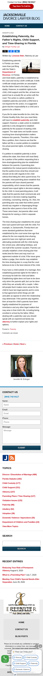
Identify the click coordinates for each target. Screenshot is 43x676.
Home (7, 26)
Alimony (8, 492)
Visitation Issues (12, 500)
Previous (7, 344)
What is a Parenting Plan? (14, 575)
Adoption (8, 513)
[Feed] (12, 458)
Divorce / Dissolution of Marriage (19, 475)
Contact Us (21, 26)
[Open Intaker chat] (15, 675)
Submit (21, 448)
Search (21, 549)
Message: (6, 427)
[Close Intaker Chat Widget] (40, 646)
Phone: (5, 418)
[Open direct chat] (36, 646)
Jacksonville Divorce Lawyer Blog (21, 17)
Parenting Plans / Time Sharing (18, 496)
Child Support (11, 487)
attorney (6, 322)
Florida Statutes (12, 479)
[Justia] (5, 458)
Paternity (13, 329)
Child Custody (11, 483)
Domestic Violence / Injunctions (18, 518)
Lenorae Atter (18, 56)
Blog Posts (21, 636)
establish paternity (21, 120)
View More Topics (10, 526)
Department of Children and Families (20, 522)
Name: (5, 401)
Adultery (8, 509)
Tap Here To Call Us (21, 6)
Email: (5, 410)
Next (23, 344)
